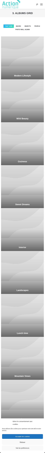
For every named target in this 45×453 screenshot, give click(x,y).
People (37, 26)
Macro (18, 26)
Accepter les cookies (22, 436)
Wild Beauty (22, 118)
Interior (22, 247)
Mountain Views (22, 376)
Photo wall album (22, 29)
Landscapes (22, 290)
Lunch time (22, 333)
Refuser (22, 442)
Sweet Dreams (22, 204)
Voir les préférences (22, 448)
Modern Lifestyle (22, 76)
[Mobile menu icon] (41, 4)
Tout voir (8, 26)
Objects (27, 26)
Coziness (22, 161)
